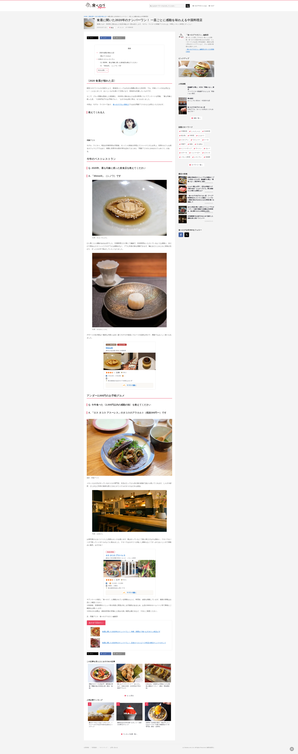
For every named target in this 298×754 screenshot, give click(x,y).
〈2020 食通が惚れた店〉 (106, 53)
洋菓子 (183, 144)
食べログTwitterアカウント (186, 234)
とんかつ (201, 135)
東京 (112, 27)
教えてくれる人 (105, 56)
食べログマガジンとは (200, 6)
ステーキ (184, 153)
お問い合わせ (114, 747)
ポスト (91, 37)
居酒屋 (208, 157)
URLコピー (118, 37)
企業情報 (86, 747)
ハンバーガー (195, 153)
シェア (104, 37)
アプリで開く (121, 385)
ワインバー (196, 140)
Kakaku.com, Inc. (189, 747)
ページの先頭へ (292, 749)
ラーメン (199, 148)
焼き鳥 (183, 135)
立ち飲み (199, 144)
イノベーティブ (186, 148)
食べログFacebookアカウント (181, 234)
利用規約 (94, 747)
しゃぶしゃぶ (195, 131)
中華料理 (130, 27)
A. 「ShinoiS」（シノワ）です (110, 66)
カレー (208, 148)
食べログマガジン (96, 5)
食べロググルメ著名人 (121, 104)
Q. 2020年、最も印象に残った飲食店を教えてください (119, 62)
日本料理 (207, 131)
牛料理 (192, 135)
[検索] (188, 6)
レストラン (198, 157)
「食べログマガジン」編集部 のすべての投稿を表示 (200, 50)
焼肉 (191, 144)
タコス (122, 27)
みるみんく (100, 329)
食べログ (211, 6)
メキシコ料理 (185, 157)
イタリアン (185, 140)
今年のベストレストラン (106, 59)
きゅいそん (100, 238)
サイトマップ (103, 747)
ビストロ (207, 153)
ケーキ (206, 140)
